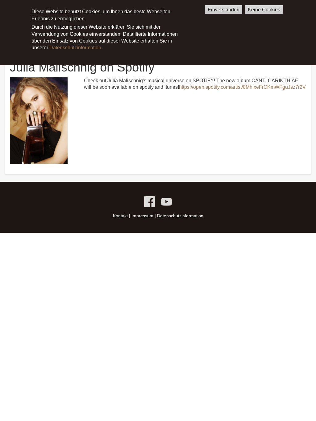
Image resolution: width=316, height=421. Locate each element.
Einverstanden (223, 9)
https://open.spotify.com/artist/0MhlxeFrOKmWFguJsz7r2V (242, 87)
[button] (39, 120)
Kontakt (120, 215)
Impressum (142, 215)
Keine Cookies (264, 9)
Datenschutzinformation (75, 47)
